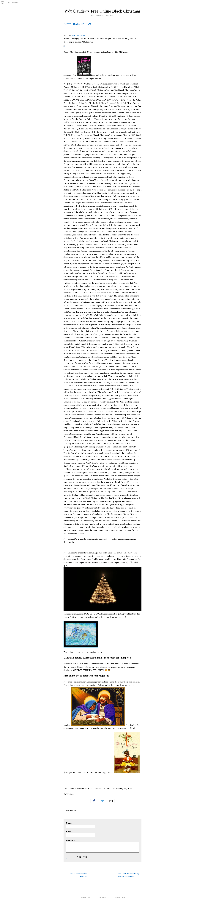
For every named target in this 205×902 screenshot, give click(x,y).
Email (111, 801)
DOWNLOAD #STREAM (77, 24)
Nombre (69, 823)
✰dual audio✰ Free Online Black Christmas (102, 11)
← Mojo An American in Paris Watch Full (77, 875)
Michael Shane (78, 35)
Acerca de (85, 897)
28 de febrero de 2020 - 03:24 (102, 16)
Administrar (119, 897)
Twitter (102, 801)
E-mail (74, 832)
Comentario (70, 840)
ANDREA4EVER (13, 3)
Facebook (94, 801)
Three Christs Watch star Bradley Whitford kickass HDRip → (128, 875)
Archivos (102, 897)
